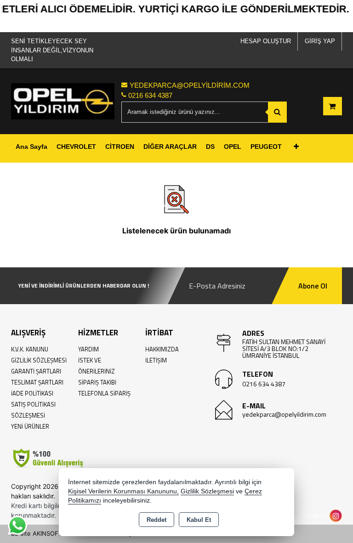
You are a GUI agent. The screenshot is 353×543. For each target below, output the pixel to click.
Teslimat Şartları (37, 382)
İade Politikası (32, 393)
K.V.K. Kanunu (29, 349)
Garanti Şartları (36, 371)
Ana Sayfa (31, 146)
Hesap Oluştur (265, 41)
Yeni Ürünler (30, 426)
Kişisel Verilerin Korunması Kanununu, (123, 491)
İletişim (156, 360)
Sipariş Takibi (97, 382)
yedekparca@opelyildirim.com (284, 414)
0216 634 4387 (263, 384)
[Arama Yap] (277, 112)
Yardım (88, 349)
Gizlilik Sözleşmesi (39, 360)
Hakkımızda (162, 349)
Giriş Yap (320, 41)
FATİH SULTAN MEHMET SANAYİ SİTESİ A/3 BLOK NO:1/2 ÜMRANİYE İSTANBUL (283, 348)
